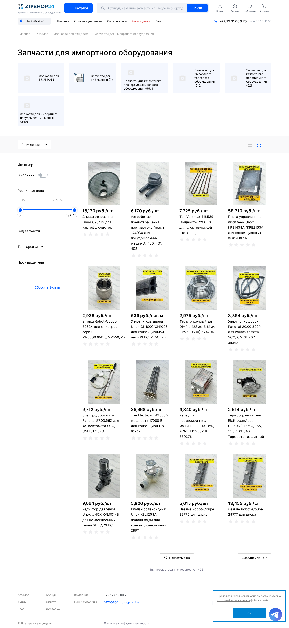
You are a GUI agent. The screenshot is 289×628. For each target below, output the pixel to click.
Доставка (53, 609)
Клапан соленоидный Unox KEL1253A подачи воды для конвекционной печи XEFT (148, 520)
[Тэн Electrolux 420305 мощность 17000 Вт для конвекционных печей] (153, 382)
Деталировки (117, 21)
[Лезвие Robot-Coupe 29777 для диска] (250, 476)
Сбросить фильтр (47, 287)
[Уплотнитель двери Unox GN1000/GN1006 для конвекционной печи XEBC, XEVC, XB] (153, 288)
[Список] (250, 144)
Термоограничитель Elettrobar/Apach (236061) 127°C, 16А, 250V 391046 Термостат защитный (246, 426)
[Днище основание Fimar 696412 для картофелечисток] (104, 183)
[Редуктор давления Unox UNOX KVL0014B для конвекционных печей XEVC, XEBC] (104, 476)
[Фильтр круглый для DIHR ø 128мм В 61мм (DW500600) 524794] (201, 288)
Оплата (51, 602)
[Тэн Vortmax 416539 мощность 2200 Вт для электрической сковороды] (201, 183)
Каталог (81, 8)
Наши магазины (85, 602)
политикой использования (233, 600)
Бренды (51, 595)
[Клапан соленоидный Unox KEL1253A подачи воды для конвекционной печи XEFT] (153, 476)
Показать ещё (179, 557)
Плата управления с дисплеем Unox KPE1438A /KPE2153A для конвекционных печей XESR (245, 227)
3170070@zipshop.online (121, 602)
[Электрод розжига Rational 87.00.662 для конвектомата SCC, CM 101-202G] (104, 382)
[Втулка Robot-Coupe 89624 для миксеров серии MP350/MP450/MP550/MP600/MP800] (104, 288)
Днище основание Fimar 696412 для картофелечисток (97, 221)
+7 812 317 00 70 (233, 21)
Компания (81, 595)
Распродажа (141, 21)
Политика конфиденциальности (126, 623)
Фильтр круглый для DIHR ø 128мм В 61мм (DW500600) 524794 (197, 326)
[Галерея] (259, 144)
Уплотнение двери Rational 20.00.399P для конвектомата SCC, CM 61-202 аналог (244, 332)
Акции (22, 602)
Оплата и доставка (88, 21)
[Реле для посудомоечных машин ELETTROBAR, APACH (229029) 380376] (201, 382)
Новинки (63, 21)
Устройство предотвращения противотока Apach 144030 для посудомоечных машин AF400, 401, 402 (147, 232)
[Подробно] (267, 144)
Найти (197, 8)
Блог (158, 21)
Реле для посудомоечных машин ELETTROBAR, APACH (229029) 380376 (196, 426)
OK (249, 613)
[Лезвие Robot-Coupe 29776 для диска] (201, 476)
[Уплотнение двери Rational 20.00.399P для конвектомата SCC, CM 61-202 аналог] (250, 288)
